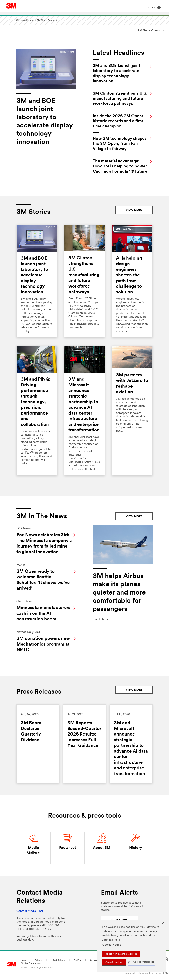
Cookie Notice (111, 944)
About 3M (101, 848)
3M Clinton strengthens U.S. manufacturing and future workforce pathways (120, 99)
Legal (23, 960)
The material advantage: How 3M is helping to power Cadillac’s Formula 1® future (120, 166)
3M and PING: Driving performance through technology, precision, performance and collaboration (35, 402)
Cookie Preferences (31, 963)
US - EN (151, 8)
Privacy (38, 960)
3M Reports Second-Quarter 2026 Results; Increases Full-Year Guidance (84, 734)
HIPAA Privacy (58, 960)
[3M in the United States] (11, 6)
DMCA (77, 960)
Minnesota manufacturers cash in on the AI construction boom (43, 614)
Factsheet (67, 848)
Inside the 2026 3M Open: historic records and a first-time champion (119, 121)
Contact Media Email (29, 911)
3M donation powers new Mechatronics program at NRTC (43, 644)
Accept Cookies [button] (113, 962)
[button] (141, 962)
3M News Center (149, 30)
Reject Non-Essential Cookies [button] (121, 954)
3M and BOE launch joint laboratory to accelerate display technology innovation (34, 275)
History (135, 848)
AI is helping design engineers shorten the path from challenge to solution (129, 275)
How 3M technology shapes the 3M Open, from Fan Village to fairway (119, 144)
